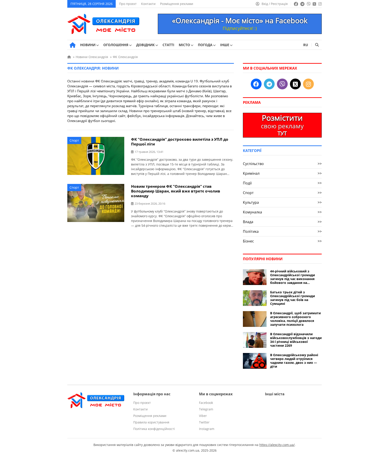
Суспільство (282, 163)
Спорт (74, 140)
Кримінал (282, 173)
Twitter (204, 422)
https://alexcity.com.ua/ (277, 445)
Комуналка (282, 212)
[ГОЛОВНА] (73, 45)
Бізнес (282, 241)
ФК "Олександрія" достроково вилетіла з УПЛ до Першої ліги (179, 142)
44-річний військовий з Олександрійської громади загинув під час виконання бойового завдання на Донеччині (292, 277)
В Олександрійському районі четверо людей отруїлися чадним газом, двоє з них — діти (294, 360)
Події (282, 183)
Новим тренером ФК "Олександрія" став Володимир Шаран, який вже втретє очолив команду (175, 191)
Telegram (206, 409)
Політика (282, 231)
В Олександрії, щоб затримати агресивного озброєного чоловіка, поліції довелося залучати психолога (295, 318)
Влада (282, 221)
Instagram (206, 429)
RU (305, 45)
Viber (203, 416)
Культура (282, 202)
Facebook (206, 402)
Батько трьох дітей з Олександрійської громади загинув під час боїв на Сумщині (292, 297)
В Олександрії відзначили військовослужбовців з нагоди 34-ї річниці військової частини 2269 (296, 339)
